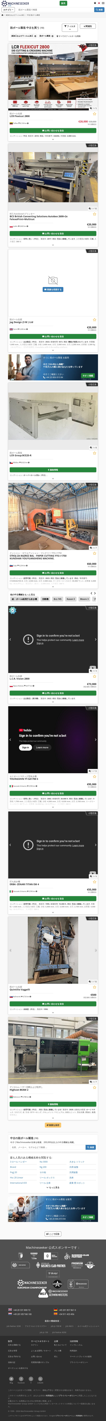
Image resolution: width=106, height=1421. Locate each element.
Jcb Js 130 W (56, 1326)
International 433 (18, 1182)
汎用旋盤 (73, 1172)
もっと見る (54, 1187)
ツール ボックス (47, 1177)
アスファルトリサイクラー (36, 1326)
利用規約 (79, 1416)
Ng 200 (43, 1167)
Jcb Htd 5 (69, 1326)
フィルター (70, 28)
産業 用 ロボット (77, 1182)
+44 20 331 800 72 (21, 1310)
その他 (43, 1172)
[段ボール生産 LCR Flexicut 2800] (53, 76)
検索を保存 (53, 1125)
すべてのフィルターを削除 (69, 36)
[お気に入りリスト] (95, 3)
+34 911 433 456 (66, 1314)
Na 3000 (44, 1161)
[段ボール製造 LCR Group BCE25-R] (53, 416)
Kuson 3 (71, 599)
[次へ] (96, 77)
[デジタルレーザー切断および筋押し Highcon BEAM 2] (53, 1050)
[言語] (99, 3)
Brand (13, 1167)
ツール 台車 (45, 1182)
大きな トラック (76, 1161)
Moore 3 (84, 599)
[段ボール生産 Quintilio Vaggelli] (53, 950)
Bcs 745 (57, 599)
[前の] (10, 77)
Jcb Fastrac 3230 (14, 1326)
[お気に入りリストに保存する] (94, 114)
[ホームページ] (2, 15)
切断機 (45, 599)
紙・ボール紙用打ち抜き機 (24, 599)
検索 (100, 9)
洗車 (71, 1177)
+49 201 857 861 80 (22, 1314)
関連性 (88, 26)
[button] (103, 3)
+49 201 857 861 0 (67, 1310)
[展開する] (53, 139)
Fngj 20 (13, 1172)
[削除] (35, 36)
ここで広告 (54, 1234)
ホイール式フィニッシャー (88, 1326)
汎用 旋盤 (73, 1167)
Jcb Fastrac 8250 (59, 1332)
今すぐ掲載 (88, 375)
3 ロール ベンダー (18, 1161)
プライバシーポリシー (63, 1416)
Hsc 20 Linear (16, 1177)
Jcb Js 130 (44, 1332)
